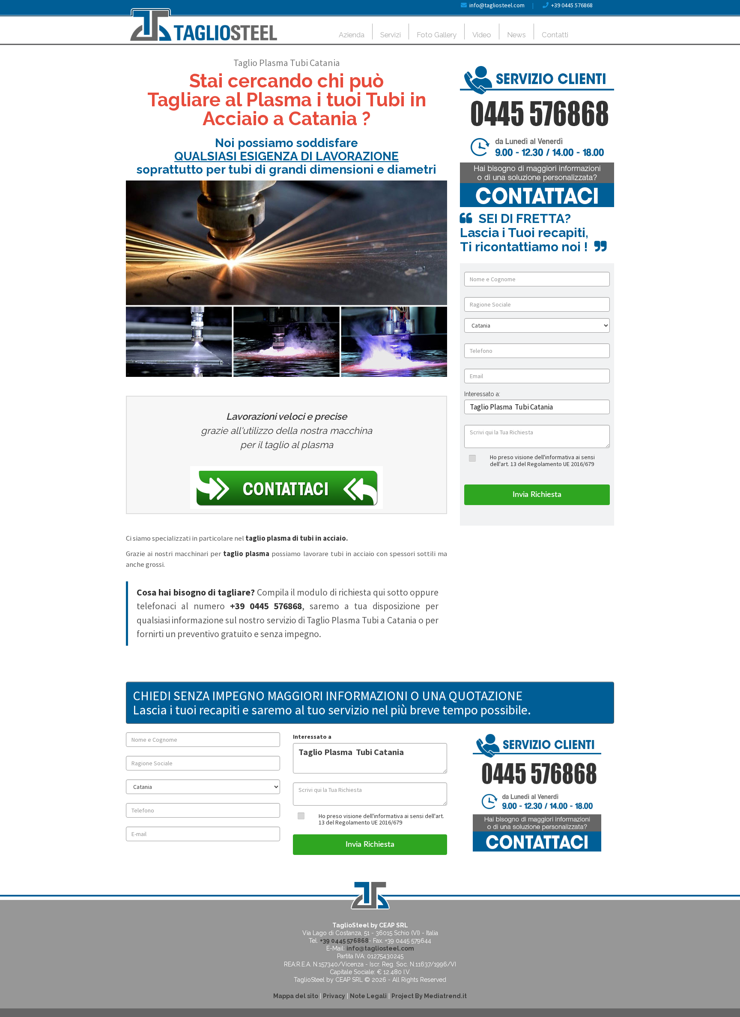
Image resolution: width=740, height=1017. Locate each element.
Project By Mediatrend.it (429, 996)
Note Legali (368, 996)
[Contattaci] (286, 487)
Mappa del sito (295, 996)
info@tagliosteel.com (497, 5)
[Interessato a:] (482, 401)
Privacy (334, 996)
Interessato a (312, 736)
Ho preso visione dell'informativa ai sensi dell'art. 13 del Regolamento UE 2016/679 (542, 460)
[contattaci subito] (537, 136)
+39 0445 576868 (572, 5)
